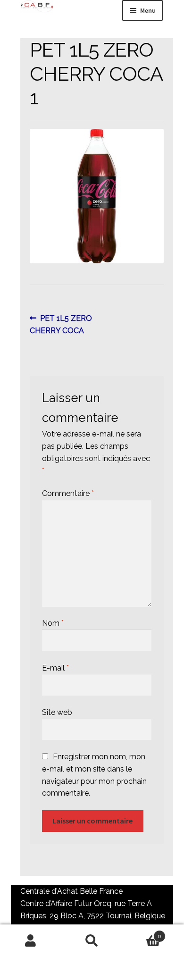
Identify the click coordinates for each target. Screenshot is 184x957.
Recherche (92, 941)
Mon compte (30, 941)
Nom (53, 623)
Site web (57, 712)
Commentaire (68, 493)
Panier (142, 933)
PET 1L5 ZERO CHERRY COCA (61, 324)
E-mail (55, 667)
